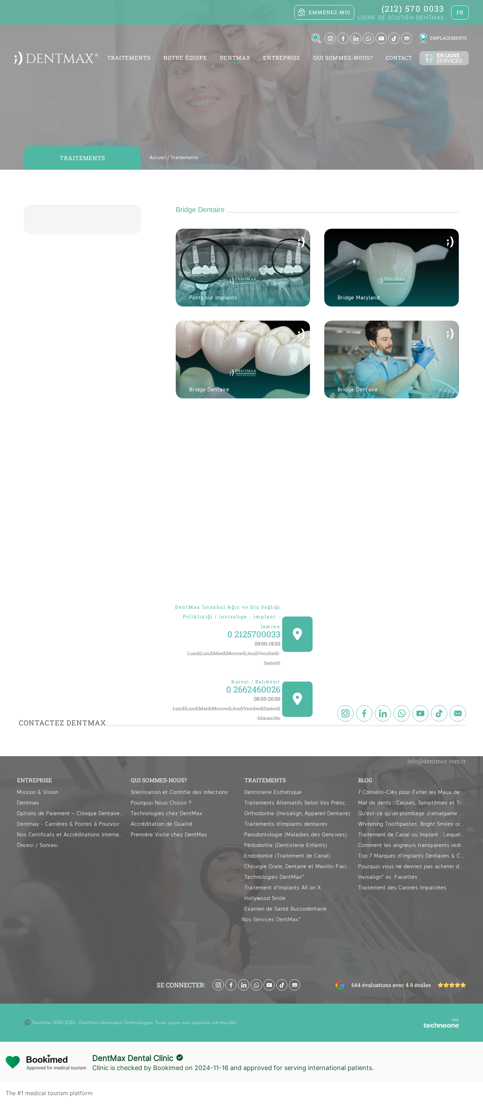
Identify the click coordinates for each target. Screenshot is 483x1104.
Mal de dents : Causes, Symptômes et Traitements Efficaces (412, 803)
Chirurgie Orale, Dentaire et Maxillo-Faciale (298, 866)
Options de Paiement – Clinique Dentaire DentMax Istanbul (71, 813)
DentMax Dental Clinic (132, 1058)
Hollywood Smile (265, 898)
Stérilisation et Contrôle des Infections (179, 792)
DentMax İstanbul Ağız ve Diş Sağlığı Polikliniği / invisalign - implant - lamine (227, 616)
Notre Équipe (185, 58)
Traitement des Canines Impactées (402, 887)
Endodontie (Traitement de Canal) (287, 856)
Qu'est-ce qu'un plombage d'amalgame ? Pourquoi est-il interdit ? (412, 813)
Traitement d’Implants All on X (282, 887)
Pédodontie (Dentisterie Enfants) (285, 845)
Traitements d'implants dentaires (286, 824)
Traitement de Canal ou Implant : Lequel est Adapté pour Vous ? (412, 834)
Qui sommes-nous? (343, 58)
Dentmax (28, 803)
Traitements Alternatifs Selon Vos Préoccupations (298, 803)
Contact (399, 58)
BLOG (365, 780)
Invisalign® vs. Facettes (388, 877)
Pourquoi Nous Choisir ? (161, 803)
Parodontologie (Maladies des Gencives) (295, 834)
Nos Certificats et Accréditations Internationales (71, 834)
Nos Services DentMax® (274, 919)
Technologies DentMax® (274, 877)
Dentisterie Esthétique (273, 792)
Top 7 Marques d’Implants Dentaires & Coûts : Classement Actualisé (412, 856)
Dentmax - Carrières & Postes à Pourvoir (68, 824)
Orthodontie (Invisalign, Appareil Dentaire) (297, 813)
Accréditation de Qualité (162, 824)
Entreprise (282, 58)
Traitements (184, 158)
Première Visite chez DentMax (169, 834)
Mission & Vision (37, 792)
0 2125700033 (253, 634)
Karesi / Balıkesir (255, 681)
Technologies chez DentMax (166, 813)
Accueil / (159, 158)
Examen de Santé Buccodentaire (285, 909)
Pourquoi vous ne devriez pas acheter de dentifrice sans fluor (412, 866)
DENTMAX (235, 58)
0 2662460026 (253, 689)
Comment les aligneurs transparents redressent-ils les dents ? (412, 845)
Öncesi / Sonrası (37, 845)
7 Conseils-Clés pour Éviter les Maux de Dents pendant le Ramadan (412, 792)
